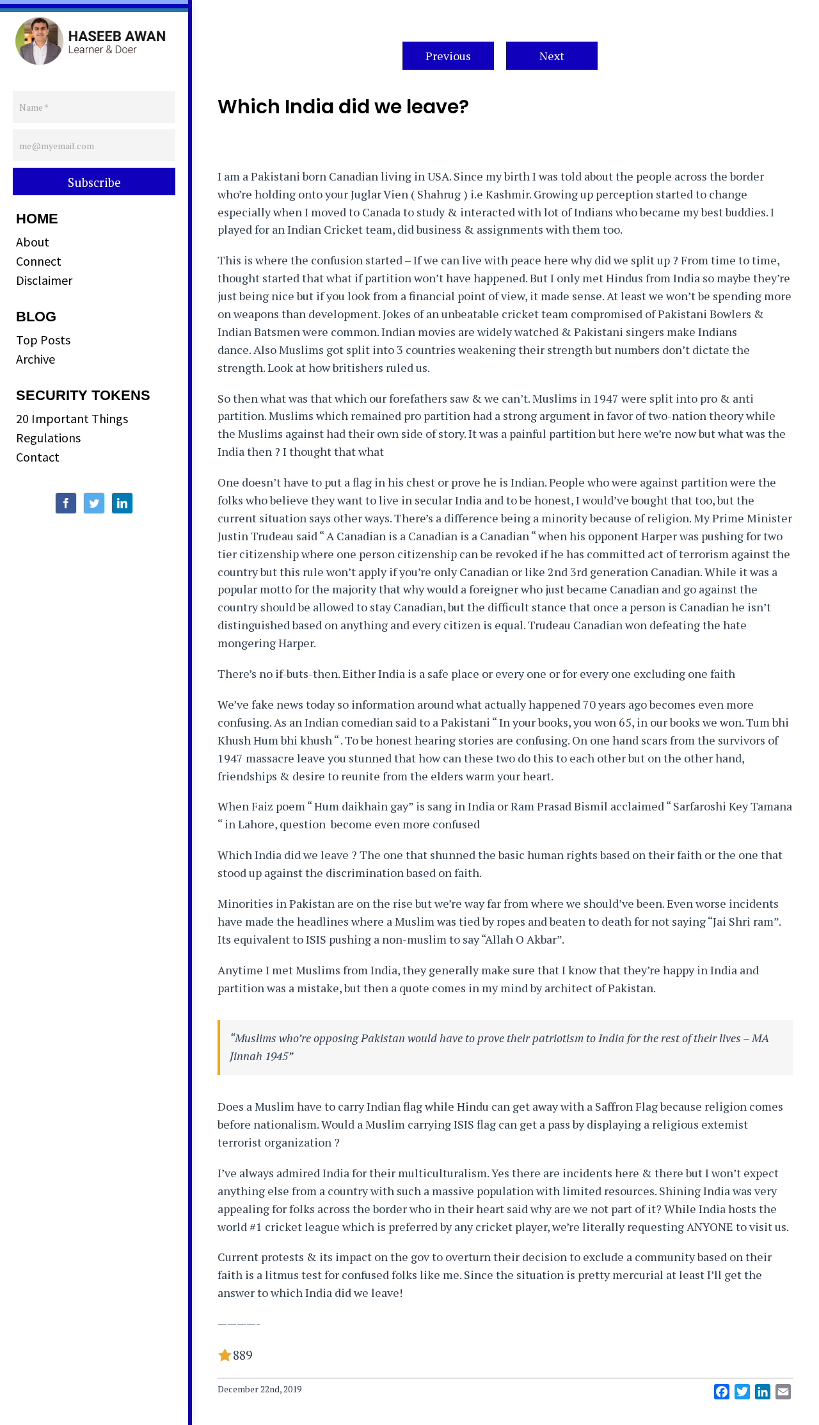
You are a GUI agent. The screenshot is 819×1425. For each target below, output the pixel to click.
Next (551, 55)
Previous (448, 55)
